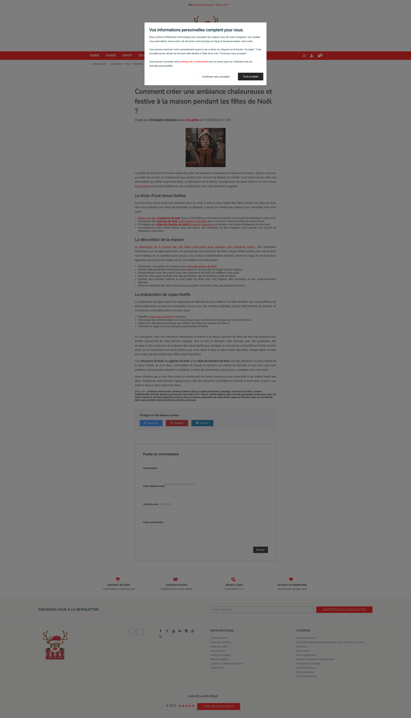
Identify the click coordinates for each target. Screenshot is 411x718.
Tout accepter (250, 76)
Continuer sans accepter (216, 76)
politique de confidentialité (194, 61)
